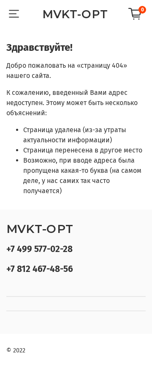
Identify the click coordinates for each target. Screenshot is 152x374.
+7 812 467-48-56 (39, 269)
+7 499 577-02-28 (39, 249)
